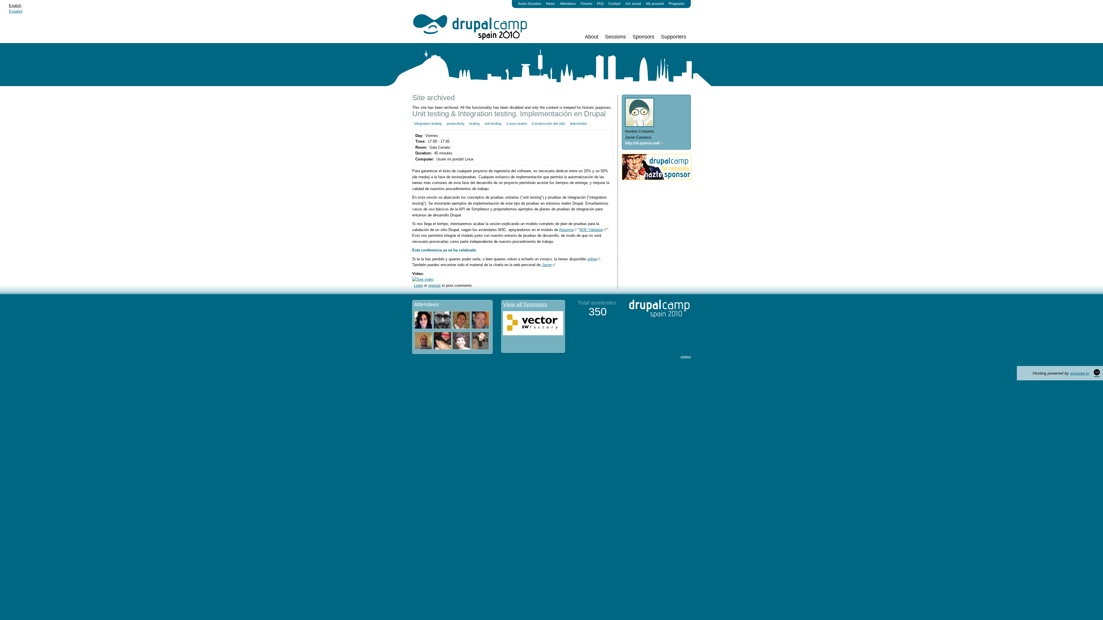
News (550, 3)
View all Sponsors (525, 304)
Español (15, 11)
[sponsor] (656, 179)
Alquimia (566, 230)
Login (418, 285)
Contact (614, 3)
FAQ (600, 3)
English (15, 5)
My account (655, 3)
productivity (455, 123)
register (434, 285)
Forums (586, 3)
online (592, 259)
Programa (676, 3)
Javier (547, 265)
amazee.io (1079, 373)
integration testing (428, 123)
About (591, 37)
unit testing (493, 123)
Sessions (615, 37)
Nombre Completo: (640, 131)
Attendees (568, 3)
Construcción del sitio (548, 123)
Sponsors (643, 37)
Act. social (633, 3)
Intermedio (578, 123)
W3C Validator (591, 230)
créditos (685, 356)
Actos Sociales (529, 3)
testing (474, 123)
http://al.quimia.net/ (642, 143)
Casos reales (516, 123)
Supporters (673, 37)
